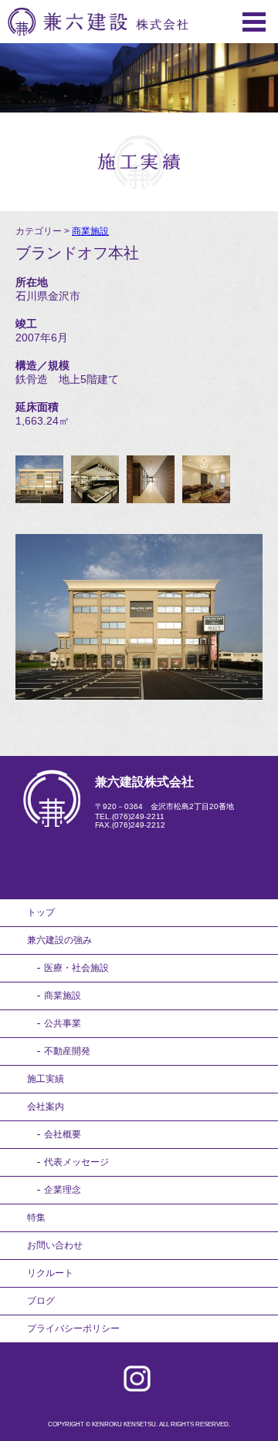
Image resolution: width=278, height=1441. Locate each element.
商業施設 (90, 231)
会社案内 (45, 1106)
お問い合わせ (55, 1245)
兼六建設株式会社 (98, 21)
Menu (254, 22)
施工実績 (45, 1078)
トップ (41, 912)
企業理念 (62, 1189)
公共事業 (62, 1023)
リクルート (50, 1273)
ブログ (41, 1300)
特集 (36, 1217)
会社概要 (62, 1134)
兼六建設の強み (59, 940)
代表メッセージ (76, 1162)
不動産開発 (67, 1051)
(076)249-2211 (138, 816)
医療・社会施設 (76, 967)
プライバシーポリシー (73, 1328)
